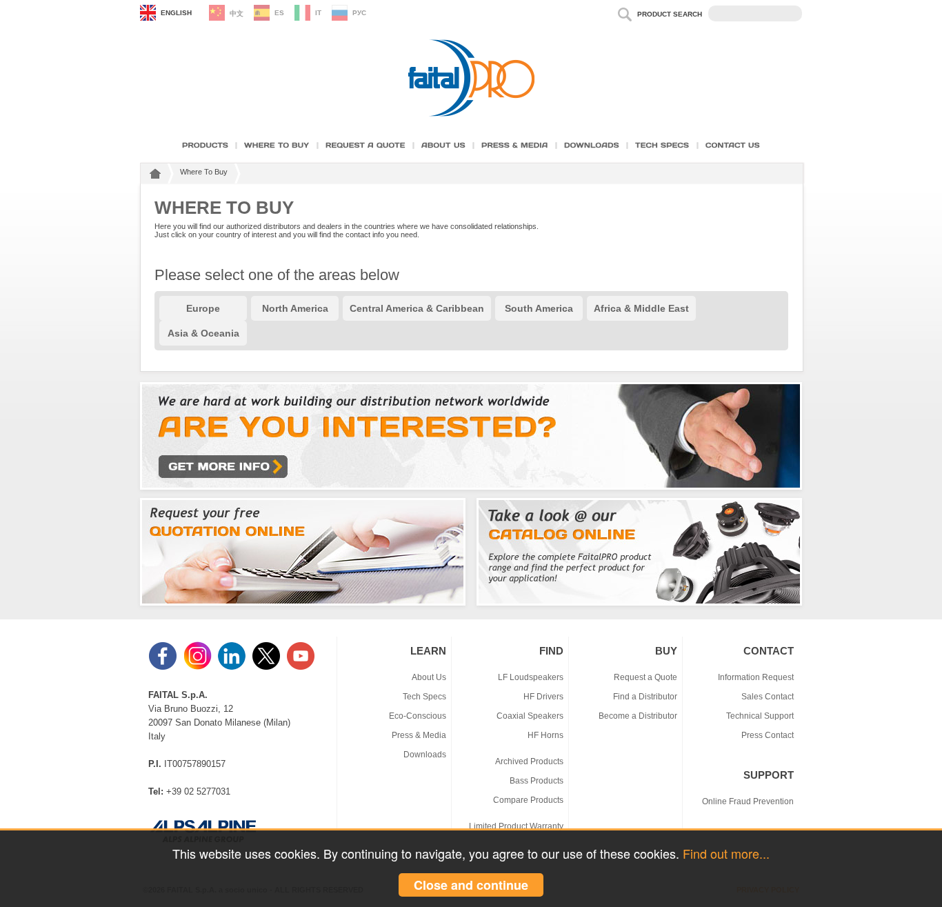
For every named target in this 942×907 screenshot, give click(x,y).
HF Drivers (543, 696)
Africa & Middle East (641, 308)
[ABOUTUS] (443, 145)
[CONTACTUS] (732, 145)
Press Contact (767, 734)
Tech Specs (424, 696)
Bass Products (536, 780)
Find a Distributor (645, 696)
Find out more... (726, 853)
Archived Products (529, 761)
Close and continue (471, 885)
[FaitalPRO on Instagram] (198, 667)
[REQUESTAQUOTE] (365, 145)
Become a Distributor (638, 715)
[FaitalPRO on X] (267, 667)
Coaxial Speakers (530, 715)
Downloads (424, 754)
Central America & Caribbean (417, 308)
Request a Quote (645, 676)
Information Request (756, 676)
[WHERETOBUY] (277, 145)
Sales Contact (767, 696)
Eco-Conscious (417, 715)
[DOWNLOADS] (591, 145)
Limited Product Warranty (516, 825)
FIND (551, 651)
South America (539, 308)
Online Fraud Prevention (748, 801)
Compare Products (528, 799)
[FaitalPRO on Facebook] (164, 667)
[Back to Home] (153, 176)
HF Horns (545, 734)
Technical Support (760, 715)
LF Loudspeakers (530, 676)
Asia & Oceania (203, 333)
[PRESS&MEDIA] (514, 145)
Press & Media (419, 734)
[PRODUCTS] (205, 145)
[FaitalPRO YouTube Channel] (302, 667)
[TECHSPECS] (662, 145)
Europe (203, 308)
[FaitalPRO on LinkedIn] (233, 667)
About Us (429, 676)
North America (295, 308)
